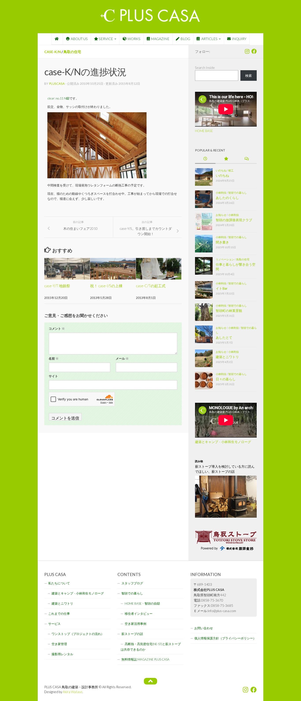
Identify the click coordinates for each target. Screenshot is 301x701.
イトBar (222, 288)
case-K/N (52, 52)
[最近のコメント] (246, 159)
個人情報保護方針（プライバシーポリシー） (225, 638)
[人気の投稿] (226, 159)
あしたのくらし (227, 198)
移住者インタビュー (138, 613)
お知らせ (221, 215)
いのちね (221, 170)
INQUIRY (239, 39)
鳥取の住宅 (72, 52)
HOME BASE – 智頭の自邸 (142, 603)
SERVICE (106, 39)
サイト (53, 376)
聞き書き (222, 242)
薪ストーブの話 (132, 634)
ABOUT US (79, 39)
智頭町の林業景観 (229, 311)
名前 (54, 358)
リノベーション (225, 259)
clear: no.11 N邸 (58, 98)
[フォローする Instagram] (247, 51)
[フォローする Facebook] (254, 51)
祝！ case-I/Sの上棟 (106, 285)
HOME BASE (204, 131)
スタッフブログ (132, 583)
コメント (57, 328)
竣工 (231, 170)
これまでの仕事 (59, 613)
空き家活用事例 (135, 624)
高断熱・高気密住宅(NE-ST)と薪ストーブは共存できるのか (151, 646)
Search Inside (205, 68)
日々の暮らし (226, 379)
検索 (248, 75)
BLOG (185, 39)
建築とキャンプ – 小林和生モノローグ (223, 442)
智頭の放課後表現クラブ (234, 220)
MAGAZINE (160, 39)
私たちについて (59, 583)
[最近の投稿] (205, 159)
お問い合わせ (203, 628)
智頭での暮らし (237, 192)
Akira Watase (72, 692)
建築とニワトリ (227, 357)
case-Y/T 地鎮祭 (57, 285)
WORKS (133, 39)
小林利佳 (221, 192)
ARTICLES (209, 39)
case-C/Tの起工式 (150, 285)
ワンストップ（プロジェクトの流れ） (78, 634)
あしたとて (224, 337)
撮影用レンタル (62, 654)
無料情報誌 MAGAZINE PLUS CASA (145, 659)
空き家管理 (59, 644)
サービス (54, 624)
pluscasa (57, 83)
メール (122, 358)
